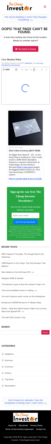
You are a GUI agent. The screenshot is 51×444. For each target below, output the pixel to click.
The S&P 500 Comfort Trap (13, 317)
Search (5, 327)
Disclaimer (23, 425)
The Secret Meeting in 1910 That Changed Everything (25, 18)
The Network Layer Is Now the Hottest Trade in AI (23, 284)
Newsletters (10, 386)
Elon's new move (25, 167)
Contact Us (41, 429)
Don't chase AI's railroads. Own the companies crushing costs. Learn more (25, 401)
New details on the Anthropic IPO (17, 272)
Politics (8, 373)
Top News (9, 379)
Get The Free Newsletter (25, 222)
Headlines (9, 354)
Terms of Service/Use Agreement (19, 429)
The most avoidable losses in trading (19, 290)
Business (9, 360)
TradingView (28, 63)
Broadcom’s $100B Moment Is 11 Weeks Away (21, 302)
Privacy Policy (36, 425)
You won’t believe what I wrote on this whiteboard (23, 296)
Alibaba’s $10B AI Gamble (12, 278)
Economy (9, 367)
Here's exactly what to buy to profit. (25, 179)
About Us (12, 425)
